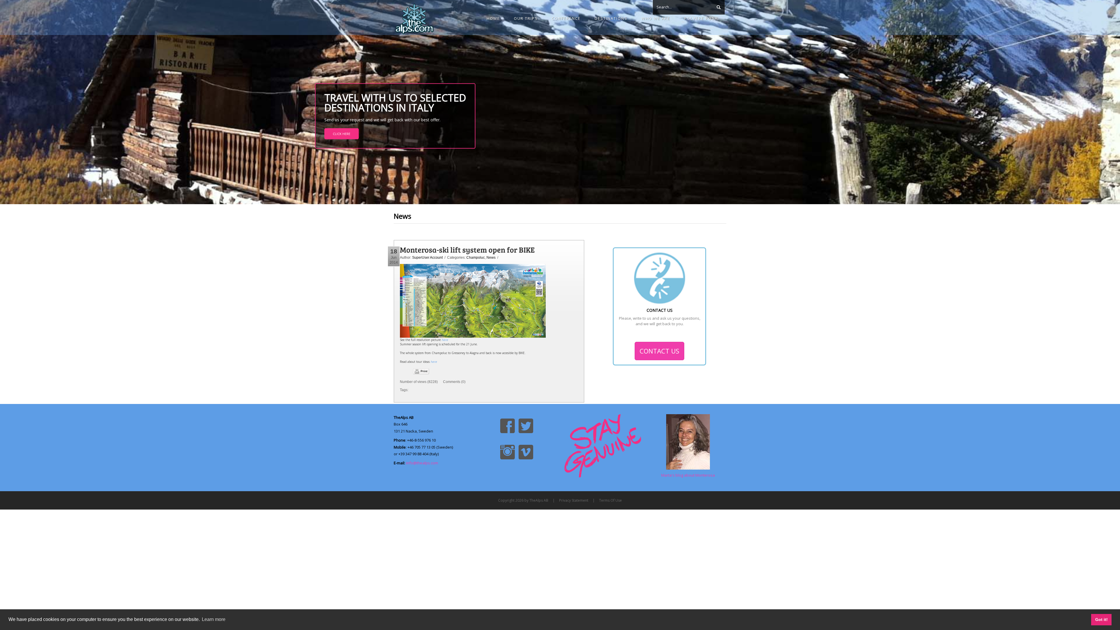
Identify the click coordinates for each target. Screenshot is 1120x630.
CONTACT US (659, 350)
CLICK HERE (341, 134)
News (491, 258)
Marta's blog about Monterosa (688, 475)
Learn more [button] (213, 619)
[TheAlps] (414, 17)
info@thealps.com (422, 463)
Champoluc (475, 258)
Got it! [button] (1101, 619)
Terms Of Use (610, 500)
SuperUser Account (427, 258)
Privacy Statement (573, 500)
